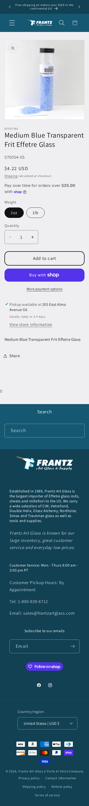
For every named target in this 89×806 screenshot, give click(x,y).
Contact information (60, 778)
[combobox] (44, 430)
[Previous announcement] (10, 7)
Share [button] (14, 355)
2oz (14, 212)
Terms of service (47, 795)
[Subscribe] (72, 646)
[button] (12, 22)
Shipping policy (34, 786)
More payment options (45, 289)
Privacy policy (29, 778)
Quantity (12, 225)
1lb (36, 212)
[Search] (77, 430)
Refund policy (62, 786)
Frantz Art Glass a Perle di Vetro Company (51, 771)
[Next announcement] (79, 7)
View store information (31, 324)
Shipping (11, 176)
